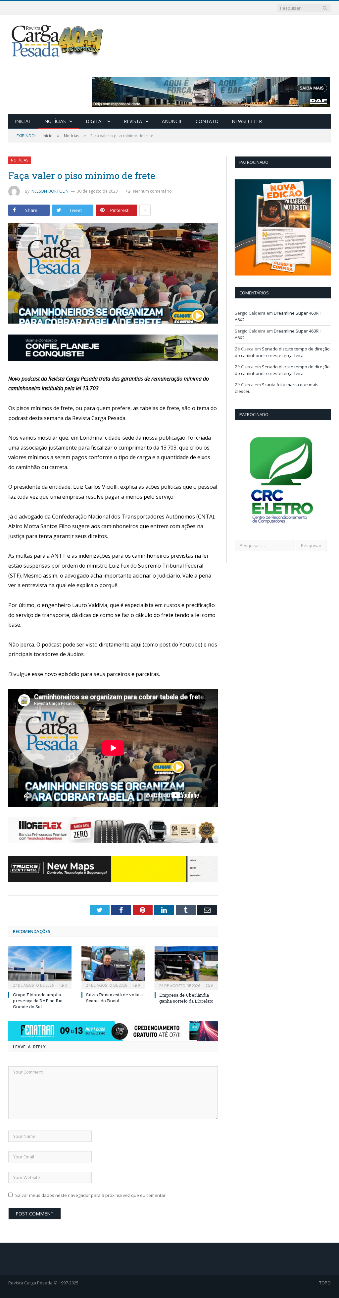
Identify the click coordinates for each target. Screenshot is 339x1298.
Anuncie (172, 121)
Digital (95, 121)
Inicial (23, 121)
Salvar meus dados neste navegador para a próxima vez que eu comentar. (91, 1195)
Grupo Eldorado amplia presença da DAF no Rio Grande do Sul (38, 1001)
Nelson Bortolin (50, 191)
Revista (133, 121)
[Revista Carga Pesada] (58, 40)
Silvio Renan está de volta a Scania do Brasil (114, 998)
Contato (207, 121)
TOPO (325, 1283)
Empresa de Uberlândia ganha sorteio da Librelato (186, 998)
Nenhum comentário (152, 191)
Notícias (55, 121)
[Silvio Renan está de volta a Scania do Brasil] (113, 967)
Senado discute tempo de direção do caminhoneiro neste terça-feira (282, 352)
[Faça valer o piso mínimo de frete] (113, 274)
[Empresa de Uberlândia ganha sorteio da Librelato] (186, 967)
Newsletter (247, 121)
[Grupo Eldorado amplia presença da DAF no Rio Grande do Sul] (40, 967)
